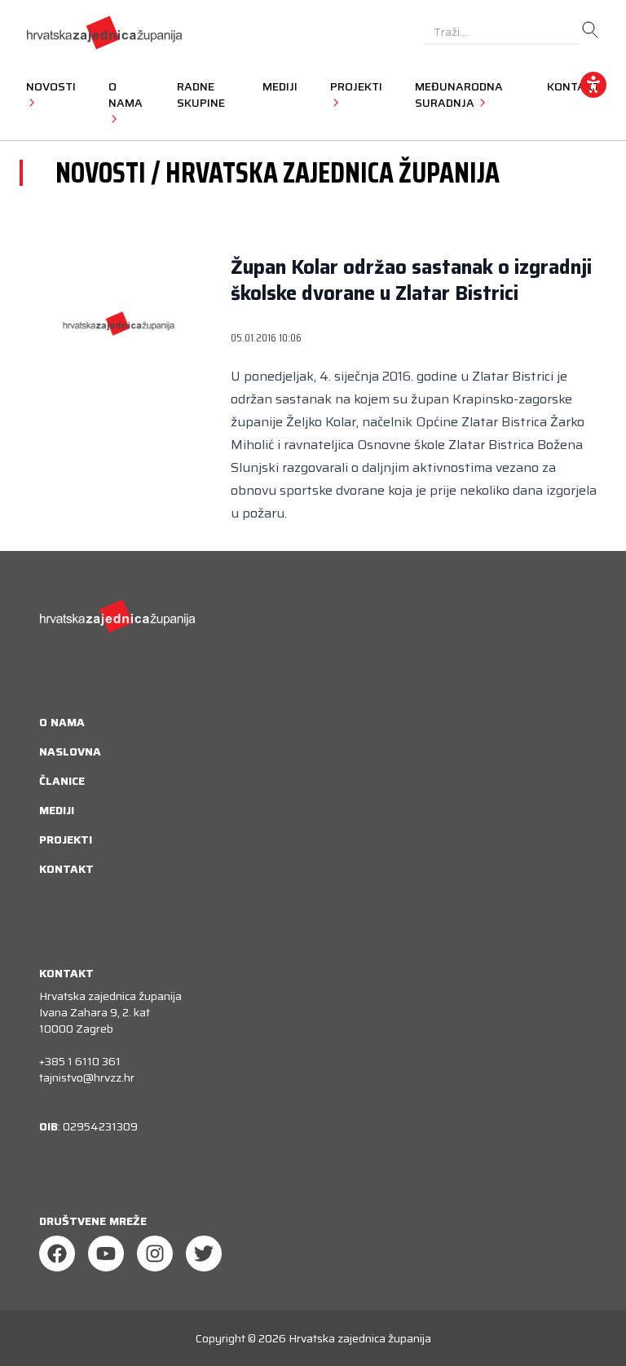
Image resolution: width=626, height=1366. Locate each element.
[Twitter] (204, 1253)
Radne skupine (201, 94)
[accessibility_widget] (593, 84)
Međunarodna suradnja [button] (459, 94)
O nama (62, 722)
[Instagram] (155, 1253)
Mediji (280, 86)
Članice (62, 781)
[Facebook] (57, 1253)
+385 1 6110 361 (80, 1061)
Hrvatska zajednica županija (360, 1338)
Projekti (65, 839)
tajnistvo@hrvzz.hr (86, 1077)
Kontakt (66, 869)
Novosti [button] (51, 86)
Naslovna (70, 751)
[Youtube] (106, 1253)
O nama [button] (125, 94)
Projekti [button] (356, 86)
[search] (590, 30)
